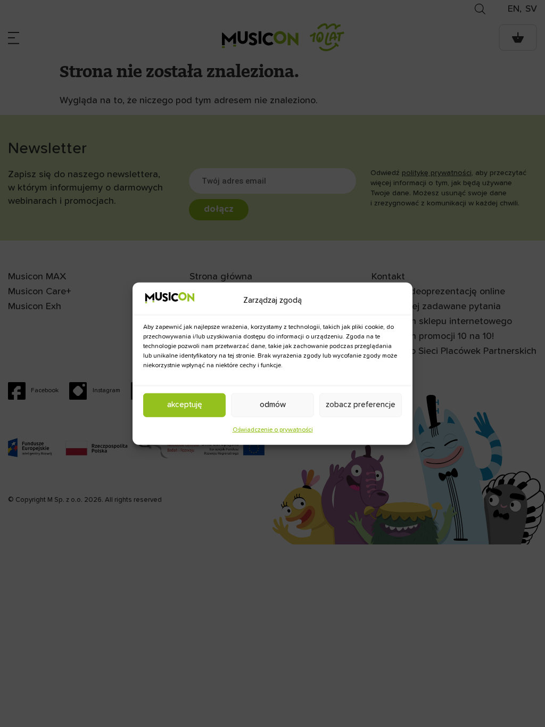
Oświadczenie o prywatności (273, 429)
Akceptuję (184, 405)
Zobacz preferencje (360, 405)
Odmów (273, 405)
